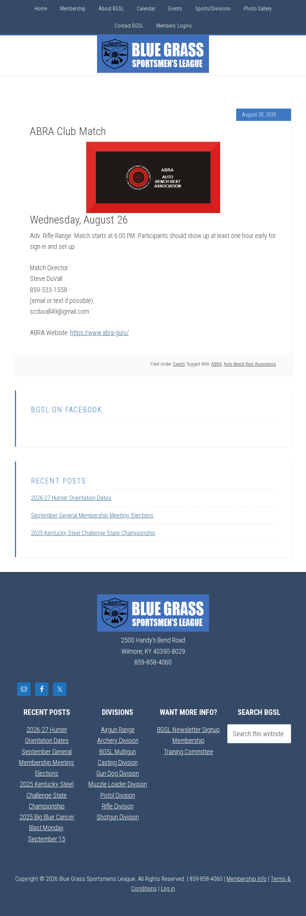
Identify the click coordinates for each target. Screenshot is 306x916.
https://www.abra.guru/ (99, 333)
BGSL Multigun (117, 752)
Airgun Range (118, 730)
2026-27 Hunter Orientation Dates (71, 497)
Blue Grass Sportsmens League (153, 54)
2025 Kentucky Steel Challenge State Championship (93, 533)
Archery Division (117, 740)
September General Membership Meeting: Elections (92, 515)
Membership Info (246, 878)
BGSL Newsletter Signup (188, 730)
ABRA (216, 364)
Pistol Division (117, 795)
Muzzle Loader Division (117, 784)
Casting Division (118, 762)
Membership (188, 740)
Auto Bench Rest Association (250, 364)
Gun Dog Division (117, 773)
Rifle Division (118, 806)
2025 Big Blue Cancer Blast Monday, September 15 (46, 828)
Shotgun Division (118, 817)
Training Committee (188, 752)
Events (179, 364)
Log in (168, 888)
